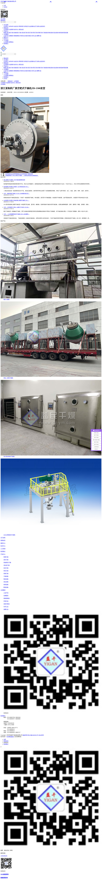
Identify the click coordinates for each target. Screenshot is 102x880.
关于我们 (6, 59)
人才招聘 (6, 42)
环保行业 (22, 35)
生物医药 (11, 35)
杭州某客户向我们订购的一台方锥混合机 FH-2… (16, 186)
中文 (5, 5)
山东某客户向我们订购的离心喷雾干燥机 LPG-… (16, 200)
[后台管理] (41, 735)
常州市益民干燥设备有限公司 (8, 1)
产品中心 (6, 31)
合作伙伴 (11, 26)
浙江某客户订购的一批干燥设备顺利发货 (14, 179)
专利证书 (26, 26)
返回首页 (3, 20)
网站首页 (6, 58)
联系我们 (6, 43)
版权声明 (25, 735)
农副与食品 (28, 35)
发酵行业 (38, 35)
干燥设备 (45, 32)
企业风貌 (31, 26)
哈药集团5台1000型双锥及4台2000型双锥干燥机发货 (19, 174)
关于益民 (6, 24)
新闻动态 (6, 27)
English (5, 7)
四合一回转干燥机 (8, 378)
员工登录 (3, 18)
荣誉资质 (21, 26)
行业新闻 (11, 29)
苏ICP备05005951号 (33, 735)
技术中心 (16, 29)
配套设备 (65, 32)
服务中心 (6, 37)
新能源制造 (17, 35)
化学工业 (33, 35)
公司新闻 (6, 29)
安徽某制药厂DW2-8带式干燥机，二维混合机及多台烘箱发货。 (22, 175)
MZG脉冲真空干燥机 (9, 456)
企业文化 (16, 26)
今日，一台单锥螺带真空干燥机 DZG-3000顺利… (16, 214)
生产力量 (36, 26)
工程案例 (6, 34)
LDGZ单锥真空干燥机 (9, 534)
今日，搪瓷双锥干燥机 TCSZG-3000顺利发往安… (17, 193)
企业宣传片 (42, 26)
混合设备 (55, 32)
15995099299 (4, 855)
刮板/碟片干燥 (17, 32)
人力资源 (6, 40)
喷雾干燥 (6, 32)
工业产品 (6, 35)
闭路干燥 (40, 32)
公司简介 (6, 26)
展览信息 (21, 29)
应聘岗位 (11, 42)
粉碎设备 (60, 32)
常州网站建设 (10, 736)
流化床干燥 (24, 32)
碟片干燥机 (7, 299)
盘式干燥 (30, 32)
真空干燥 (11, 32)
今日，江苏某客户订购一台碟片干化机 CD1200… (16, 207)
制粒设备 (50, 32)
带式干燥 (35, 32)
